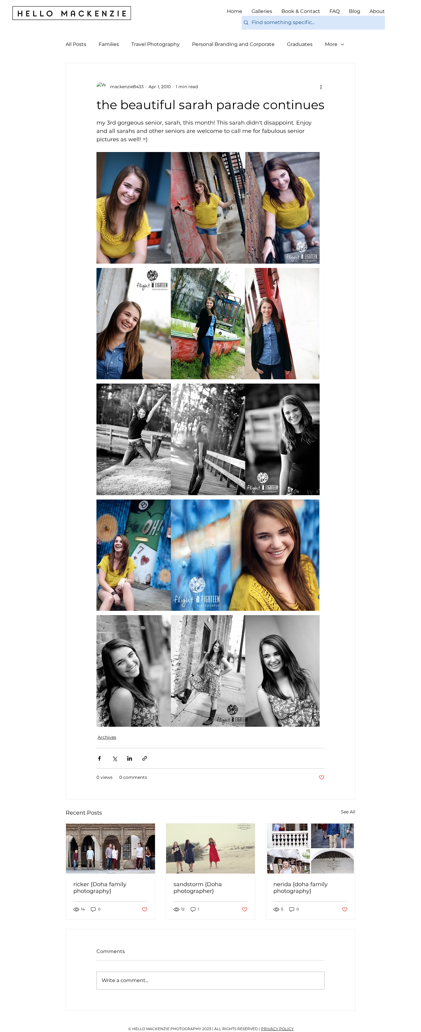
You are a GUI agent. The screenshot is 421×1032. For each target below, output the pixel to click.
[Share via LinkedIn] (130, 758)
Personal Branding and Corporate (233, 44)
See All (348, 812)
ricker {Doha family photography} (99, 887)
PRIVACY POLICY (277, 1028)
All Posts (76, 44)
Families (109, 44)
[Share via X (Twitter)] (114, 758)
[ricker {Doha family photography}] (110, 849)
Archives (107, 737)
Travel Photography (155, 44)
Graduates (300, 44)
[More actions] (321, 86)
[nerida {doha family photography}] (310, 849)
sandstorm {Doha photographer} (198, 887)
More (331, 44)
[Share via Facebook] (99, 758)
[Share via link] (145, 758)
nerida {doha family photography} (300, 887)
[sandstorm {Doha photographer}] (210, 849)
